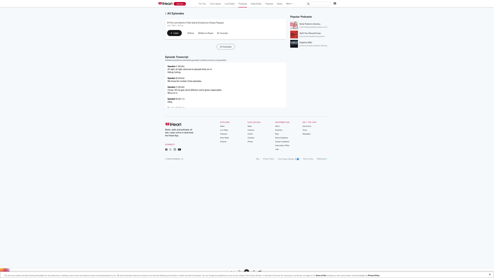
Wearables (306, 134)
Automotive (307, 126)
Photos (250, 141)
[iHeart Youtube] (179, 149)
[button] (174, 33)
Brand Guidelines (281, 137)
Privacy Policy (268, 159)
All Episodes (175, 13)
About (277, 126)
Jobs (277, 149)
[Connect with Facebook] (166, 149)
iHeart (222, 126)
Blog (277, 134)
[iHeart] (165, 3)
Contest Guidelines (282, 141)
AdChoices (321, 159)
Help (257, 159)
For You (202, 3)
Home (305, 130)
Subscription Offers (282, 145)
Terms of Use (308, 159)
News (279, 3)
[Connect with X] (170, 149)
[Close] (490, 274)
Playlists (269, 3)
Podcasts (243, 3)
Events (250, 134)
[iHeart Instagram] (175, 149)
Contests (251, 137)
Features (251, 130)
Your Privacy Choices (286, 159)
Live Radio (230, 3)
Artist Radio (256, 3)
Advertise (278, 130)
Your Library (215, 3)
